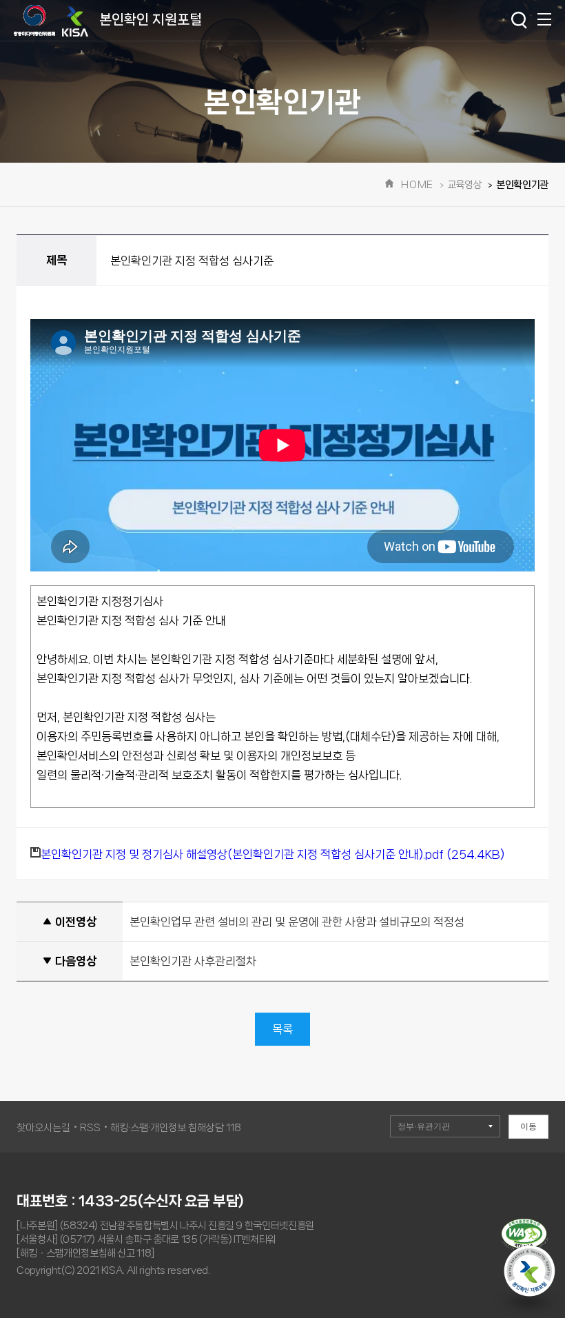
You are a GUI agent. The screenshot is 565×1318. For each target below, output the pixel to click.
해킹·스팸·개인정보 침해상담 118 (175, 1127)
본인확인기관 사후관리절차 (193, 960)
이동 (528, 1126)
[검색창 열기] (519, 20)
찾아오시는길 (43, 1127)
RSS (90, 1127)
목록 (282, 1029)
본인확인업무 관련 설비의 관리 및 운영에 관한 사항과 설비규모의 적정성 (297, 921)
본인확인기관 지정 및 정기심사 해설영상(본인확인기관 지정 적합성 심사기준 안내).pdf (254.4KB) (272, 854)
